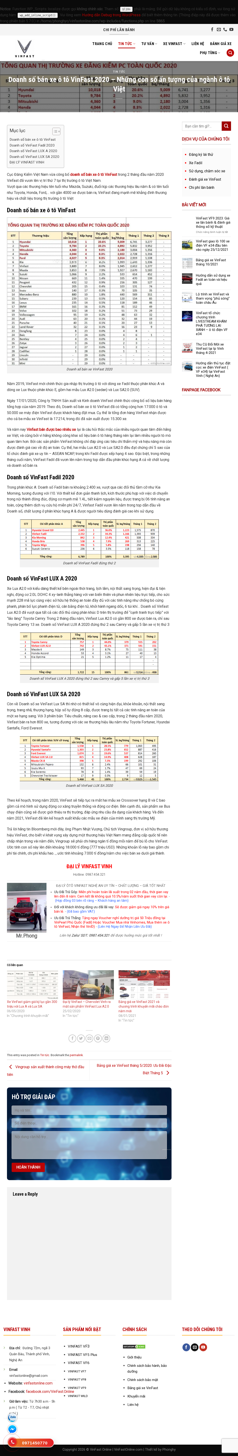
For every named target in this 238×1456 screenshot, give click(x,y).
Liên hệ (198, 44)
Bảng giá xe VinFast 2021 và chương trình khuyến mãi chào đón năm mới (144, 1006)
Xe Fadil (195, 163)
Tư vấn (147, 44)
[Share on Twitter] (81, 1038)
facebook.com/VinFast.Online (50, 1391)
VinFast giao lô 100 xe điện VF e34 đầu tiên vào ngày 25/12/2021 (213, 245)
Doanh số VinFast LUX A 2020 (33, 151)
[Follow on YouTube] (231, 29)
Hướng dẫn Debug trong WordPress (111, 15)
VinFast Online (101, 1450)
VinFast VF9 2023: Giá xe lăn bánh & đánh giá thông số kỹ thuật (213, 222)
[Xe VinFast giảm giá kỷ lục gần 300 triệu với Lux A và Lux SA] (32, 984)
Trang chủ (102, 44)
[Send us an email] (219, 29)
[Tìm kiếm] (230, 53)
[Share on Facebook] (72, 1038)
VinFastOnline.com (128, 1450)
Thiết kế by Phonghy (160, 1450)
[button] (54, 132)
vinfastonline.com (38, 1383)
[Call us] (225, 29)
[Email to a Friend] (89, 1038)
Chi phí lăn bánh (201, 187)
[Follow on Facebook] (212, 29)
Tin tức (125, 44)
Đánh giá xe (220, 44)
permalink (76, 1055)
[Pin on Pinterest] (98, 1038)
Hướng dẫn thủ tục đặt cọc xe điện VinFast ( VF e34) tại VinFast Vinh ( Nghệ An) (213, 369)
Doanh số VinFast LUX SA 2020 (34, 157)
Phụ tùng (208, 53)
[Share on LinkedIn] (106, 1038)
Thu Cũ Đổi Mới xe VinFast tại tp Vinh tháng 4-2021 (210, 348)
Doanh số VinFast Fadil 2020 (32, 145)
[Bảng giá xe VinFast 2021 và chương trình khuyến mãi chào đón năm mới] (144, 984)
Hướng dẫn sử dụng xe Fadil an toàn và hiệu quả (213, 279)
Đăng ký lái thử (201, 154)
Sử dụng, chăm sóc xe (207, 171)
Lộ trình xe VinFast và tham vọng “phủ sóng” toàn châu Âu (213, 298)
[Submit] (226, 126)
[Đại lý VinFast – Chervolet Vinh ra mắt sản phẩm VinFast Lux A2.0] (88, 984)
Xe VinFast (172, 44)
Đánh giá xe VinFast (205, 179)
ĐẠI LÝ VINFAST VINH (27, 162)
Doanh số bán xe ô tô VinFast (33, 139)
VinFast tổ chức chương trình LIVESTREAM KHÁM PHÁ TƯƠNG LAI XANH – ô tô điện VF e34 (212, 323)
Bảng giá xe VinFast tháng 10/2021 (211, 262)
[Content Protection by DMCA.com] (134, 1346)
